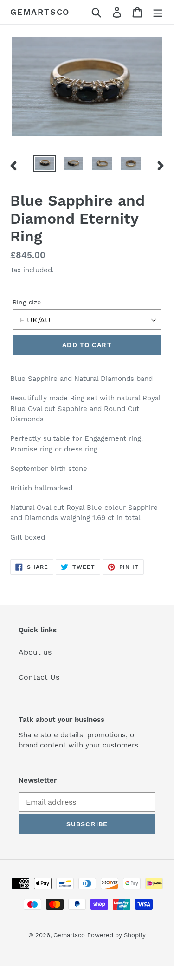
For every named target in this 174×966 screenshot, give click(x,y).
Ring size (27, 302)
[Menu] (158, 12)
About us (35, 652)
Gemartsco (40, 12)
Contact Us (39, 677)
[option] (44, 165)
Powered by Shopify (116, 935)
